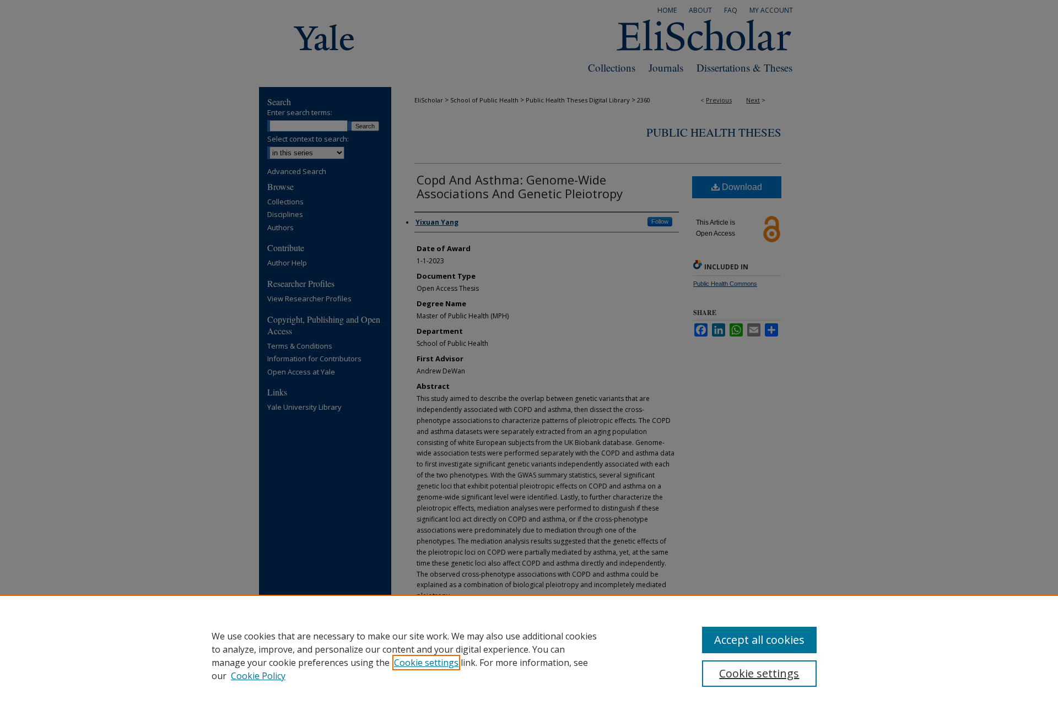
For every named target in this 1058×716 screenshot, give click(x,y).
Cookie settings (426, 663)
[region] (529, 655)
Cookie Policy (258, 676)
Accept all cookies (759, 639)
